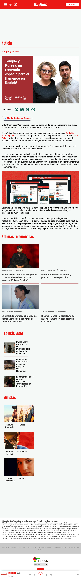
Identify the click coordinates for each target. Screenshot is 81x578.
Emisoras (13, 547)
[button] (5, 4)
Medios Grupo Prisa (40, 564)
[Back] (30, 574)
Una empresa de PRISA (40, 559)
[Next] (50, 574)
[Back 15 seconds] (35, 574)
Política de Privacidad (60, 547)
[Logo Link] (41, 4)
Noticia (7, 43)
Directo (73, 4)
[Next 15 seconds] (45, 574)
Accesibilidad (32, 547)
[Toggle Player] (78, 574)
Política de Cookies (45, 547)
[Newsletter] (15, 4)
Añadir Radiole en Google (19, 118)
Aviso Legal (22, 547)
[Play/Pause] (40, 574)
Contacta (4, 547)
